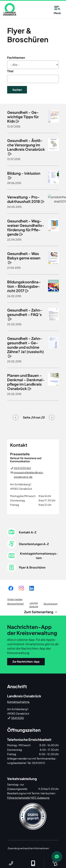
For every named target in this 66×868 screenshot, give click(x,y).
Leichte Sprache (33, 604)
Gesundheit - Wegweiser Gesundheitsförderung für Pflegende (25, 227)
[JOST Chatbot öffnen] (56, 856)
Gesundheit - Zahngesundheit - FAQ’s (24, 312)
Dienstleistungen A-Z (34, 544)
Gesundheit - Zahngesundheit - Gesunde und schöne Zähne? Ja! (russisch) (25, 345)
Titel (10, 71)
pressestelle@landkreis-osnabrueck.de (29, 474)
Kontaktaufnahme (18, 701)
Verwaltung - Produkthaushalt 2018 (23, 199)
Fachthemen (16, 57)
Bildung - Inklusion (23, 173)
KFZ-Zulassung (40, 797)
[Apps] (33, 863)
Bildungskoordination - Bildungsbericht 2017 (24, 286)
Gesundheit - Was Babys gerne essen (23, 255)
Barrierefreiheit (15, 603)
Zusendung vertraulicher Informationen (28, 848)
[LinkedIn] (31, 588)
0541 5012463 (22, 468)
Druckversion (50, 603)
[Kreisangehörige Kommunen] (55, 863)
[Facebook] (10, 588)
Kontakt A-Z (27, 532)
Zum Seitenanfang (39, 612)
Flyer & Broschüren (32, 567)
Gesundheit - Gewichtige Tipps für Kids (23, 116)
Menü (57, 13)
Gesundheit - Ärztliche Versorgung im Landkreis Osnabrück (26, 144)
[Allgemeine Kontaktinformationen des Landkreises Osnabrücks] (11, 863)
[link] (9, 9)
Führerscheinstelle (18, 797)
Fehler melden (15, 599)
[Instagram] (21, 588)
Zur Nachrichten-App (26, 661)
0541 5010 (17, 717)
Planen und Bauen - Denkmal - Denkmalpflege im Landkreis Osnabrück (26, 382)
